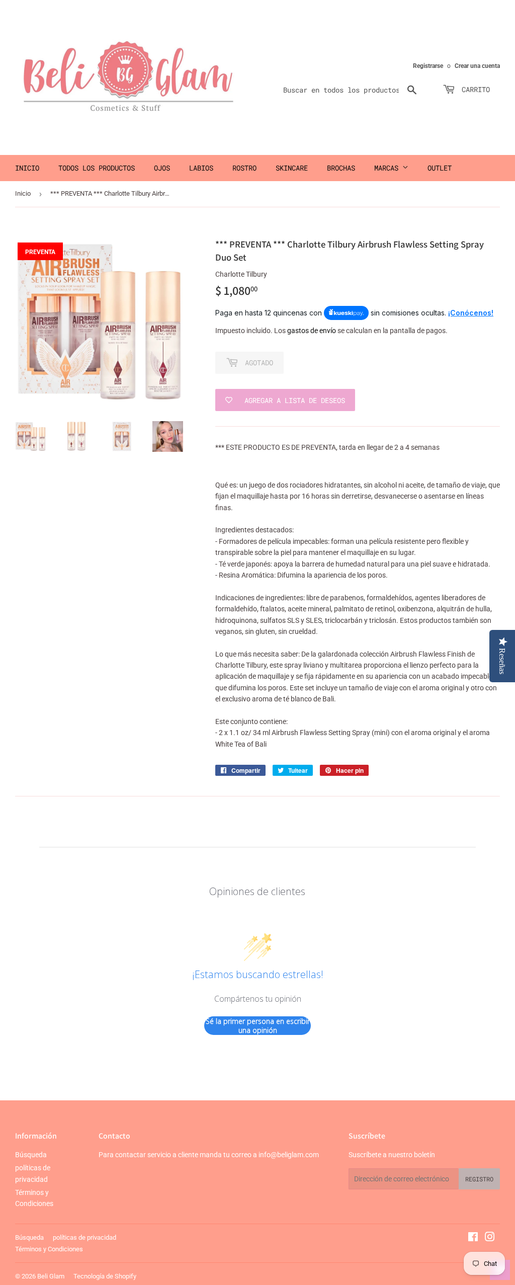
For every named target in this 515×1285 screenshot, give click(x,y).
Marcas (388, 168)
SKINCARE (292, 168)
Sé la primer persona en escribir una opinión (258, 1025)
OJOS (162, 168)
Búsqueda (31, 1155)
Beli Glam (50, 1276)
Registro (479, 1179)
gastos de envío (311, 331)
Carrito (474, 89)
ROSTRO (244, 168)
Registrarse (428, 65)
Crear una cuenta (477, 65)
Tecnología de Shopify (104, 1276)
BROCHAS (341, 168)
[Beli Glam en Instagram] (490, 1238)
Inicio (27, 168)
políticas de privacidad (84, 1237)
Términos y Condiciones (49, 1249)
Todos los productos (96, 168)
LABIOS (201, 168)
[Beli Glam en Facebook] (473, 1238)
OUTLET (439, 168)
